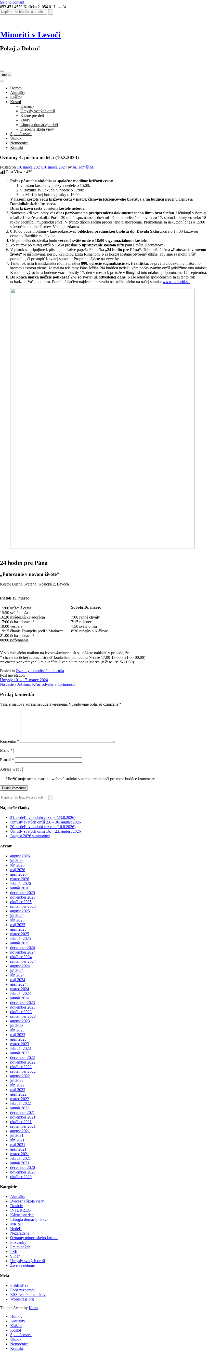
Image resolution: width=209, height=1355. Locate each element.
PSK (14, 1251)
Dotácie (16, 1206)
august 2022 (20, 1076)
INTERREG (20, 1210)
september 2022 (23, 1071)
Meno (6, 750)
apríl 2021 (18, 1149)
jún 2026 (17, 865)
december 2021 (22, 1112)
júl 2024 (16, 970)
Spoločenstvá (21, 134)
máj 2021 (17, 1144)
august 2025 (20, 911)
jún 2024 (17, 975)
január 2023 (19, 1053)
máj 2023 (17, 1034)
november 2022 (22, 1062)
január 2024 (19, 998)
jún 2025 (17, 920)
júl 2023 (16, 1025)
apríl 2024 (18, 984)
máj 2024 (17, 979)
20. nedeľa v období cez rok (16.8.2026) (42, 827)
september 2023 (23, 1016)
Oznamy (27, 106)
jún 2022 (17, 1085)
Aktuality (17, 92)
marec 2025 (19, 934)
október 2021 (21, 1122)
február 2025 (20, 938)
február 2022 (20, 1103)
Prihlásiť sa (19, 1285)
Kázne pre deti (32, 115)
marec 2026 (19, 879)
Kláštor (16, 97)
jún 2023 (17, 1030)
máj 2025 (17, 925)
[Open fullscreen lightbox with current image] (102, 547)
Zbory (25, 120)
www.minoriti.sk (176, 282)
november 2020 (22, 1172)
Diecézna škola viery (37, 129)
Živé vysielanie (22, 1265)
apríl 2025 (18, 929)
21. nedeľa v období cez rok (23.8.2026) (42, 817)
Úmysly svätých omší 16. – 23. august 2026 (45, 831)
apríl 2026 (18, 874)
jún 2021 (17, 1140)
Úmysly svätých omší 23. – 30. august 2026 (45, 822)
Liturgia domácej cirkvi (39, 124)
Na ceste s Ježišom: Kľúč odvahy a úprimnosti (37, 684)
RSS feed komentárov (28, 1294)
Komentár (9, 741)
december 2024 (22, 947)
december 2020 (22, 1167)
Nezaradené (19, 1233)
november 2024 (22, 952)
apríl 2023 (18, 1039)
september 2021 (23, 1126)
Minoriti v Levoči (30, 34)
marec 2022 (19, 1099)
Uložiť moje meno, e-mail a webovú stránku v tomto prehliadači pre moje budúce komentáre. (81, 779)
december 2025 (22, 892)
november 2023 (22, 1007)
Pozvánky (18, 1242)
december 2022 (22, 1057)
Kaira (33, 1308)
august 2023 (20, 1021)
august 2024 (20, 966)
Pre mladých (20, 1247)
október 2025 (21, 902)
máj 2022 (17, 1089)
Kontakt (16, 147)
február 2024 (20, 993)
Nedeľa (16, 1228)
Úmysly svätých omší (37, 111)
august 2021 (20, 1131)
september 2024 (23, 961)
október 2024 (21, 957)
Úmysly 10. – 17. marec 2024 (24, 680)
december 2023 (22, 1002)
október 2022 (21, 1067)
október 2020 (21, 1177)
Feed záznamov (22, 1290)
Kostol (15, 102)
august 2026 (20, 856)
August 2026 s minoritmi (30, 836)
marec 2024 (19, 989)
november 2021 (22, 1117)
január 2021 (19, 1163)
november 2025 (22, 897)
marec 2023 (19, 1044)
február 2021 (20, 1158)
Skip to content (12, 2)
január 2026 (19, 888)
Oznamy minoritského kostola (40, 670)
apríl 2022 (18, 1094)
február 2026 (20, 883)
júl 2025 (16, 915)
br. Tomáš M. (83, 167)
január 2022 (19, 1108)
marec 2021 (19, 1154)
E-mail (7, 760)
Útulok (15, 138)
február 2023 (20, 1048)
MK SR (16, 1224)
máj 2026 (17, 870)
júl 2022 (16, 1080)
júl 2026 (16, 860)
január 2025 (19, 943)
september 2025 (23, 906)
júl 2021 (16, 1135)
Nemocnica (19, 143)
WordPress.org (22, 1299)
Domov (16, 88)
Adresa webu (10, 769)
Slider (15, 1256)
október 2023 (21, 1012)
